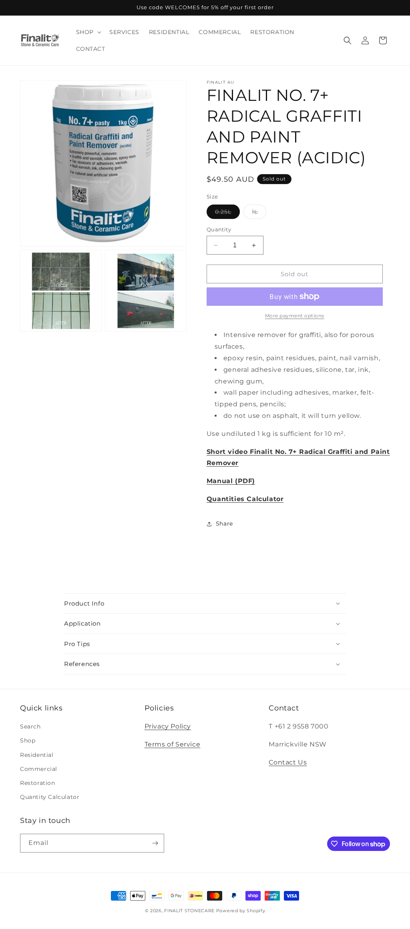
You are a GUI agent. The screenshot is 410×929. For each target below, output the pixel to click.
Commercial (38, 768)
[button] (88, 32)
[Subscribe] (155, 843)
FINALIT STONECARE (189, 910)
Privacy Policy (168, 726)
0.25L (227, 213)
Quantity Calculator (49, 797)
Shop (27, 740)
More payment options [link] (294, 316)
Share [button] (224, 523)
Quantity (219, 229)
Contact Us (288, 762)
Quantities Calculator (245, 499)
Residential (37, 754)
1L (259, 213)
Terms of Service (173, 744)
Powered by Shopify (240, 910)
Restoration (37, 783)
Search (30, 726)
